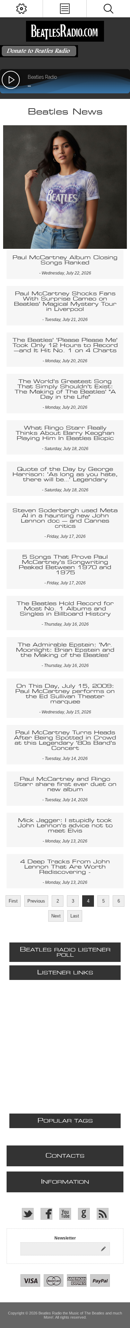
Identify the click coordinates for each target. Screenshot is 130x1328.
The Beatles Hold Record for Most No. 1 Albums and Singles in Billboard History (65, 609)
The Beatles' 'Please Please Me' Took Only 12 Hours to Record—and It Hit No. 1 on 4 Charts (65, 345)
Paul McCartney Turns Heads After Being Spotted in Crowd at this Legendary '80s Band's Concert (65, 740)
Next (56, 916)
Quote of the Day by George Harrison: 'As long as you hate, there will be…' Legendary (65, 474)
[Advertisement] (65, 1048)
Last (74, 916)
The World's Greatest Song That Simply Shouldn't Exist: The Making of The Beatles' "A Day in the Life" (65, 389)
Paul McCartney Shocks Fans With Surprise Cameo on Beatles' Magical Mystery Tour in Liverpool (65, 301)
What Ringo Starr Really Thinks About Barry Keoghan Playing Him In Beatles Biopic (65, 433)
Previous (36, 901)
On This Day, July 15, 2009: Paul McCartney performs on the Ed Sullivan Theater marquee (65, 694)
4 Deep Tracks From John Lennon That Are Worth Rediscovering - (65, 867)
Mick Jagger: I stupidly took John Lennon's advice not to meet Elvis (65, 826)
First (13, 901)
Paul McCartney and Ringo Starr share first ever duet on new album (65, 784)
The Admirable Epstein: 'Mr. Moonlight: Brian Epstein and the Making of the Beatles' (65, 650)
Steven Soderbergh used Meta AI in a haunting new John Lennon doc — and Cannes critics (65, 518)
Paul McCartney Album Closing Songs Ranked (65, 260)
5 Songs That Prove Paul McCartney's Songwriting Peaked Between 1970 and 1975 (65, 565)
